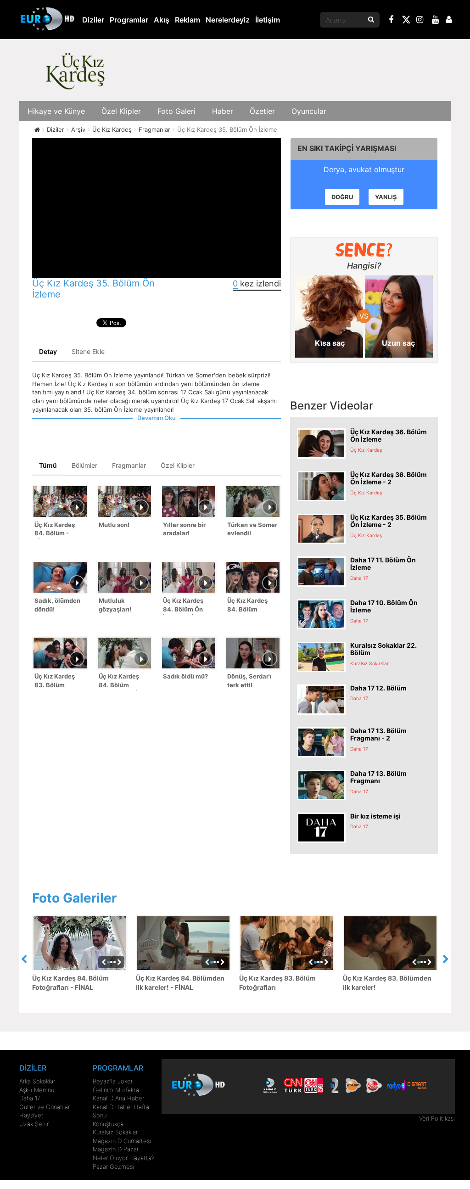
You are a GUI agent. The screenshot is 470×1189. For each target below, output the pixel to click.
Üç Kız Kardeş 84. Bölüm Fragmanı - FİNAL (124, 681)
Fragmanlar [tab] (129, 465)
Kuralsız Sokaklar (115, 1132)
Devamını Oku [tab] (156, 417)
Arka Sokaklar (37, 1081)
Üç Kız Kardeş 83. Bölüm (54, 681)
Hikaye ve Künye (56, 111)
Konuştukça (108, 1123)
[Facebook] (391, 20)
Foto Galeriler (74, 898)
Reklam (187, 19)
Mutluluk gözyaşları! (115, 605)
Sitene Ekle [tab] (88, 351)
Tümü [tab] (48, 465)
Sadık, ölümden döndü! (57, 605)
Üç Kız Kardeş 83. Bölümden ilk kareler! (387, 982)
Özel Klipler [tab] (178, 465)
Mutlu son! (114, 524)
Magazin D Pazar (116, 1149)
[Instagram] (420, 20)
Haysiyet (31, 1115)
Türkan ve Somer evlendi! (252, 529)
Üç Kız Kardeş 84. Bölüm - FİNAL (54, 530)
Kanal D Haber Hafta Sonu (121, 1111)
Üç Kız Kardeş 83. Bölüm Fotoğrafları (277, 982)
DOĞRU (342, 197)
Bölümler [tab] (84, 465)
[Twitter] (405, 21)
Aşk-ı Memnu (36, 1090)
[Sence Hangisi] (364, 249)
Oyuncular (308, 111)
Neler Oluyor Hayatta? (123, 1157)
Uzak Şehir (34, 1123)
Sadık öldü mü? (185, 676)
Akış (161, 19)
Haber (222, 111)
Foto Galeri (176, 111)
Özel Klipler (121, 111)
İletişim (267, 19)
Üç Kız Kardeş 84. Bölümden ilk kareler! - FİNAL (180, 982)
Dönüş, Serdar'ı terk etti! (249, 681)
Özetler (262, 111)
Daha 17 (29, 1098)
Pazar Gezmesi (113, 1166)
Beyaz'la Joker (113, 1081)
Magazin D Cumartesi (122, 1140)
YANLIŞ (386, 197)
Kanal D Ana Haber (118, 1098)
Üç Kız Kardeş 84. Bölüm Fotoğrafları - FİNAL (70, 982)
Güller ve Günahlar (44, 1106)
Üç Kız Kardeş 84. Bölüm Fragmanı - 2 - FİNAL (248, 606)
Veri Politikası (437, 1118)
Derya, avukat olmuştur (364, 169)
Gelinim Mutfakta (116, 1090)
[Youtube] (435, 20)
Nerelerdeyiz (228, 19)
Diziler (93, 19)
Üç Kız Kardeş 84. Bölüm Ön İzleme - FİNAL (184, 606)
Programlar (129, 19)
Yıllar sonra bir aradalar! (184, 529)
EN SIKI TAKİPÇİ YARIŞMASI (346, 148)
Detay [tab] (48, 351)
